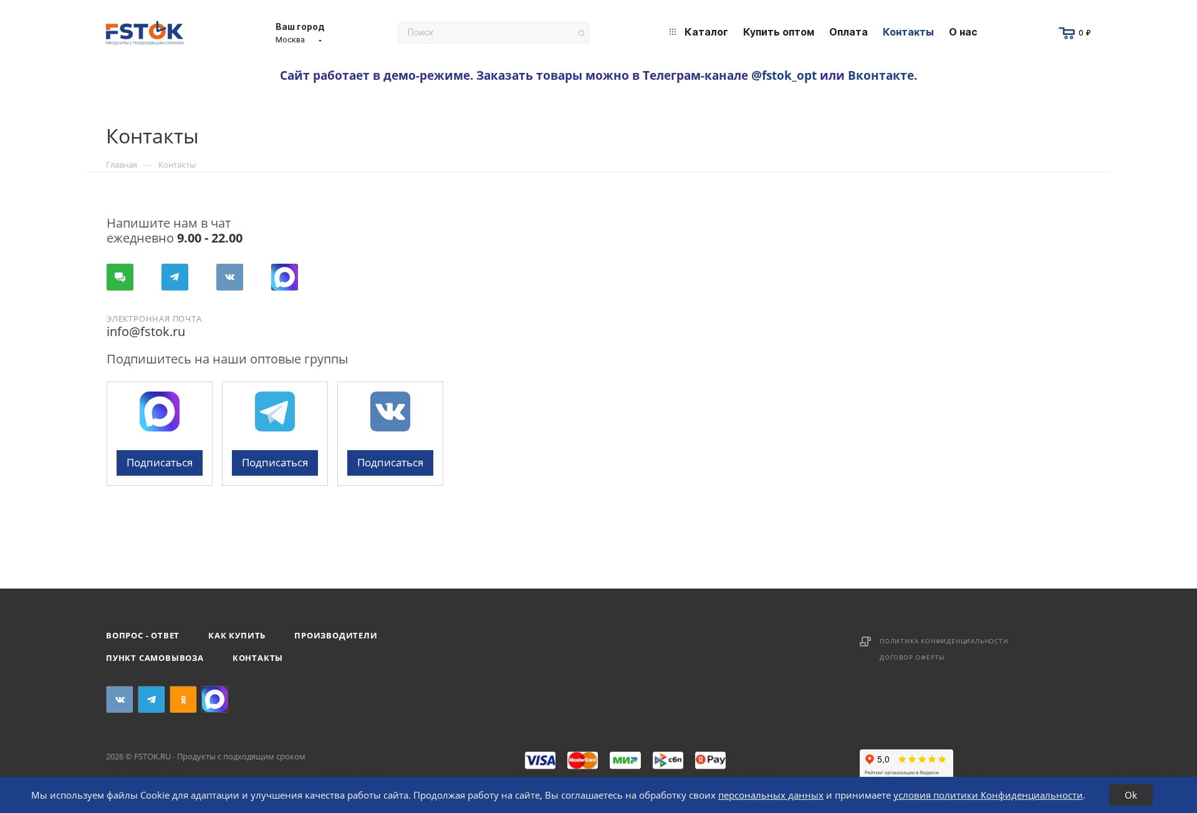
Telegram (174, 277)
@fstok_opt (784, 75)
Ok (1131, 795)
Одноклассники (183, 699)
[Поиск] (581, 33)
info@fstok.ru (146, 331)
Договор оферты (912, 657)
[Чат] (120, 277)
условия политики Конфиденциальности (988, 795)
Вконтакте (881, 75)
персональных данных (771, 795)
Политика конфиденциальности (944, 641)
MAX (284, 277)
